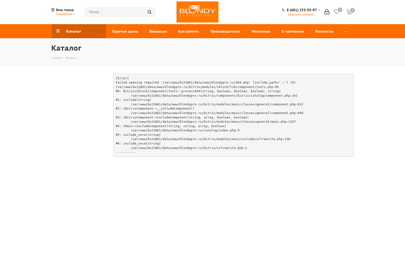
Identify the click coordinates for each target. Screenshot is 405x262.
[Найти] (149, 12)
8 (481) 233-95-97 (302, 10)
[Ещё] (346, 31)
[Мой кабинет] (326, 12)
